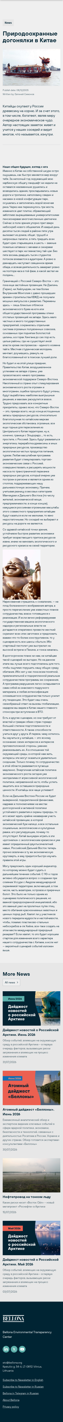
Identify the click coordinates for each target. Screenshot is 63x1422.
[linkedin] (6, 1349)
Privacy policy (11, 1406)
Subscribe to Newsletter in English (23, 1379)
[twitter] (14, 1349)
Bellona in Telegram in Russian (21, 1393)
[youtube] (22, 1349)
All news (10, 982)
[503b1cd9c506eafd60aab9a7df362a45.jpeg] (31, 574)
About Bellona (11, 1399)
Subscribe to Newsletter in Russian (23, 1386)
